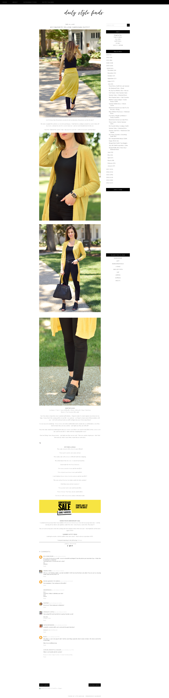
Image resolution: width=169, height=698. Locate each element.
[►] (107, 70)
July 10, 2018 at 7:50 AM (58, 570)
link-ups (79, 540)
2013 (107, 180)
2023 (107, 54)
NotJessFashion (48, 625)
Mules (72, 410)
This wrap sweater (63, 468)
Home (5, 2)
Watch (63, 412)
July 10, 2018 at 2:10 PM (60, 612)
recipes (118, 43)
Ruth (45, 636)
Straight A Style (48, 612)
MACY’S (118, 280)
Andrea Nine (47, 570)
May (109, 155)
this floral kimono (74, 464)
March (109, 160)
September (111, 78)
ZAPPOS (118, 275)
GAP (118, 272)
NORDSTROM (118, 258)
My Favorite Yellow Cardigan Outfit (119, 126)
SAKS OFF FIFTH (118, 269)
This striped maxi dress (65, 472)
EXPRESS (118, 278)
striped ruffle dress (68, 449)
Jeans (62, 410)
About (15, 2)
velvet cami (97, 429)
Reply (44, 566)
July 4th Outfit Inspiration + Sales (118, 145)
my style (73, 543)
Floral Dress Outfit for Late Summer (119, 86)
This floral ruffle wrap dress (63, 495)
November (110, 73)
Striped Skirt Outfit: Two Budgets (118, 143)
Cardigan (51, 410)
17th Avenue (79, 696)
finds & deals (118, 37)
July (109, 84)
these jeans (55, 435)
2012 (107, 183)
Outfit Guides (48, 2)
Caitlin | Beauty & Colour (52, 650)
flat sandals (64, 126)
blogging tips (118, 35)
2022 (107, 57)
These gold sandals (65, 453)
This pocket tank (63, 488)
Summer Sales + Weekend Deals (118, 95)
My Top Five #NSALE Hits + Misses (119, 90)
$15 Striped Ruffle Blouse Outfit (118, 138)
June (109, 152)
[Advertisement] (118, 223)
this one (69, 460)
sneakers (76, 484)
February (110, 163)
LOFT (118, 261)
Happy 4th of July (114, 141)
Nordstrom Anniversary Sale (73, 522)
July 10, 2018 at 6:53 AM (59, 556)
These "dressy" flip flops (64, 491)
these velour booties (67, 476)
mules (50, 126)
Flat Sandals (69, 412)
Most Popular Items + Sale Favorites (119, 97)
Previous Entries (95, 685)
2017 (107, 169)
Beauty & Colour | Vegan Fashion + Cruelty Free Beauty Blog (57, 654)
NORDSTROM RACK (118, 263)
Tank (57, 410)
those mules (58, 423)
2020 (107, 63)
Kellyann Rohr (48, 556)
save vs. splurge (118, 45)
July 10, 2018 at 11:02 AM (57, 590)
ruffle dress (66, 456)
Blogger (98, 696)
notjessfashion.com (52, 630)
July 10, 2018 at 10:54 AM (66, 581)
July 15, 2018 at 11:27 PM (67, 650)
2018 (108, 68)
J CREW (118, 266)
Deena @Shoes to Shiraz (51, 581)
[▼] (106, 68)
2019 (107, 65)
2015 (107, 174)
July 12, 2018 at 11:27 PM (53, 636)
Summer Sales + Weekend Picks (118, 128)
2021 (107, 60)
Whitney (46, 603)
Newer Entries (44, 685)
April (109, 157)
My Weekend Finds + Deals (116, 88)
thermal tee (66, 480)
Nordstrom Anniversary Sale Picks (118, 119)
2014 (107, 177)
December (110, 70)
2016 (107, 172)
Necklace (88, 410)
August (110, 81)
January (110, 166)
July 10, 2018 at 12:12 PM (55, 603)
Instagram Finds (30, 2)
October (110, 75)
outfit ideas (118, 41)
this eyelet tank (68, 429)
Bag (83, 410)
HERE (71, 530)
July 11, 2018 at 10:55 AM (60, 625)
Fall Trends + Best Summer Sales (118, 93)
